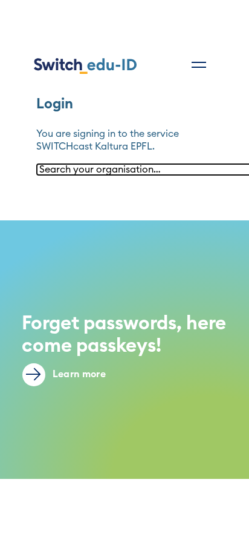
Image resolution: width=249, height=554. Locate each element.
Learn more (78, 374)
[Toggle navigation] (199, 64)
